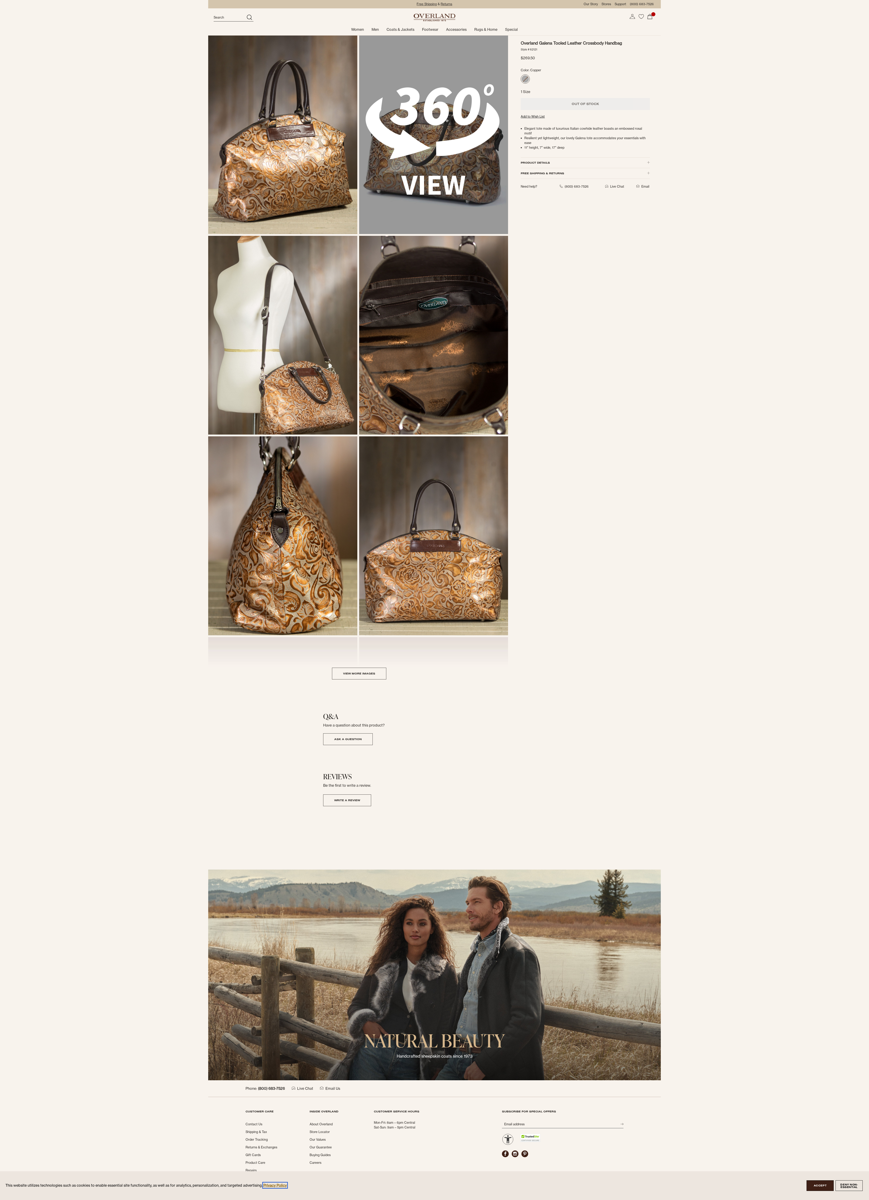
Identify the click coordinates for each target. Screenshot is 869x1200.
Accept (820, 1185)
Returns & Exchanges (261, 1147)
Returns (446, 4)
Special (511, 29)
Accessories (456, 29)
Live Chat (305, 1088)
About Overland (321, 1124)
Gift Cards (253, 1155)
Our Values (318, 1140)
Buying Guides (320, 1155)
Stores (606, 4)
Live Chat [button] (617, 186)
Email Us (332, 1088)
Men (375, 29)
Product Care (255, 1163)
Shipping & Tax (256, 1132)
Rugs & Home (485, 29)
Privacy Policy (275, 1185)
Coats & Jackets (400, 29)
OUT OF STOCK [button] (585, 104)
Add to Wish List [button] (533, 117)
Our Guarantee (321, 1147)
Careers (315, 1163)
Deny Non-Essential (849, 1186)
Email (645, 186)
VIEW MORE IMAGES (359, 673)
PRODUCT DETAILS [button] (535, 162)
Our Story (591, 4)
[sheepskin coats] (434, 974)
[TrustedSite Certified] (530, 1138)
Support (620, 4)
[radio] (525, 79)
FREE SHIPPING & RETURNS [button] (542, 173)
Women (357, 29)
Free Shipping (427, 4)
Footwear (430, 29)
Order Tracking (257, 1140)
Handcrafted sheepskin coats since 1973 (435, 1056)
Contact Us (254, 1124)
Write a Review (347, 800)
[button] (632, 16)
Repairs (251, 1170)
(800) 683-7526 (642, 4)
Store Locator (320, 1132)
